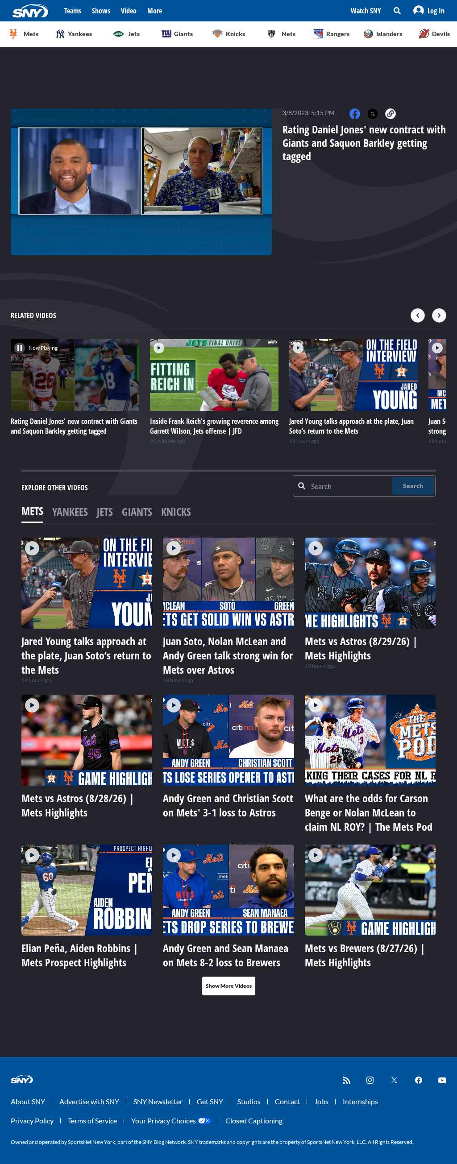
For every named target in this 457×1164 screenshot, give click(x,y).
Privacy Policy (32, 1120)
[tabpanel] (228, 766)
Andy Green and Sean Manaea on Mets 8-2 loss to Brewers (225, 954)
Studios (249, 1101)
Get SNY (210, 1101)
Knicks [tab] (176, 511)
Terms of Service (92, 1120)
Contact (287, 1101)
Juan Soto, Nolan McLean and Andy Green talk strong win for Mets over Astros (228, 655)
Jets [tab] (105, 511)
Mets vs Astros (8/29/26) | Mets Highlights (361, 648)
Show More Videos (229, 985)
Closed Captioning (254, 1120)
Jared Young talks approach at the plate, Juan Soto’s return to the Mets (86, 655)
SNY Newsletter (158, 1101)
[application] (141, 181)
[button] (429, 10)
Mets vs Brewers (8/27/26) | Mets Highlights (365, 954)
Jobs (321, 1101)
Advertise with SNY (89, 1101)
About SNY (28, 1101)
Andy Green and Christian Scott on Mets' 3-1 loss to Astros (228, 805)
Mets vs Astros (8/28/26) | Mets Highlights (77, 805)
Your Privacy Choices (163, 1120)
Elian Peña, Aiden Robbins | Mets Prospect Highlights (79, 954)
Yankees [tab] (70, 511)
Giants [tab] (137, 511)
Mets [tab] (32, 510)
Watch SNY (366, 11)
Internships (360, 1101)
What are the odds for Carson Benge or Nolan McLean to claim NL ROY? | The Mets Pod (368, 812)
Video (129, 11)
